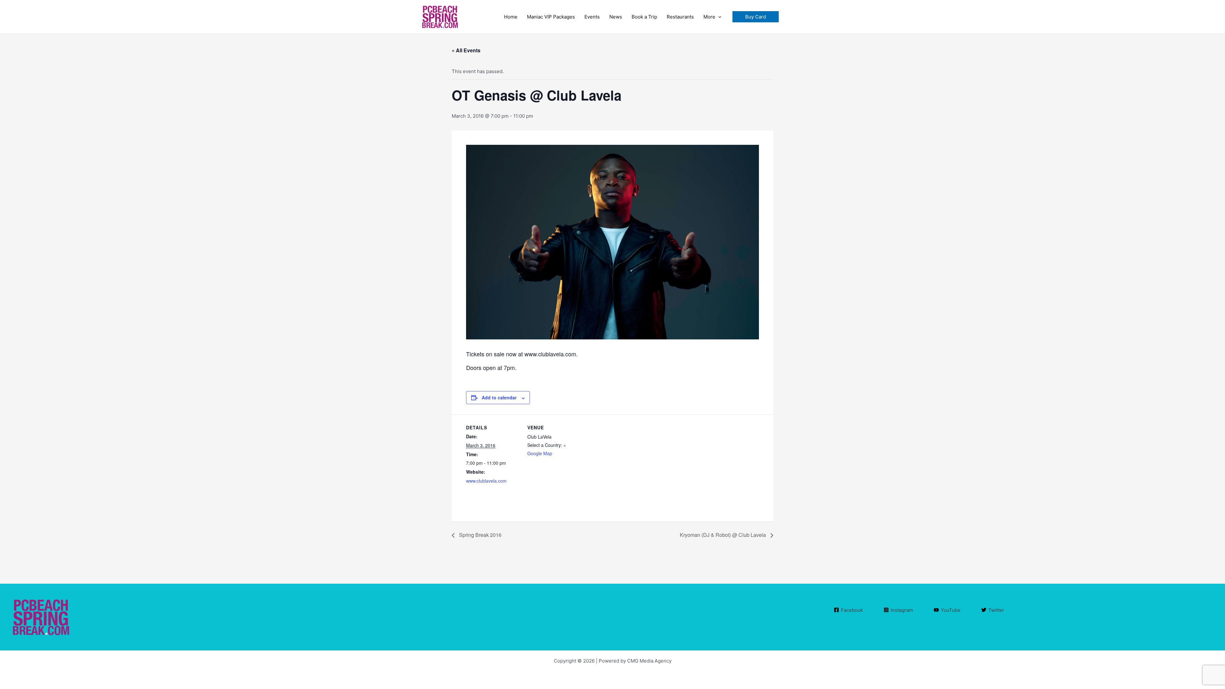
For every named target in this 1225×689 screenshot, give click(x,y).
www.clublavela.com (486, 481)
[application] (718, 17)
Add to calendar (499, 397)
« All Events (466, 50)
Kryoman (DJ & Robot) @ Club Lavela (723, 534)
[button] (755, 16)
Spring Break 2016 (479, 534)
